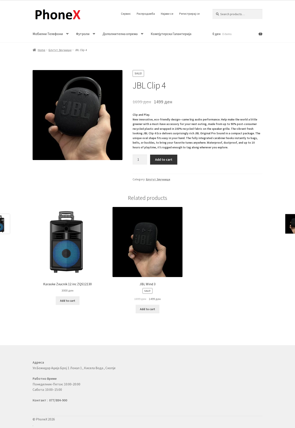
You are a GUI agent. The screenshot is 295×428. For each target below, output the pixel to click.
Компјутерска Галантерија (171, 34)
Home (41, 50)
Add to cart (163, 159)
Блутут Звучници (60, 50)
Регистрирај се (189, 14)
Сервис (126, 14)
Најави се (167, 14)
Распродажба (146, 14)
